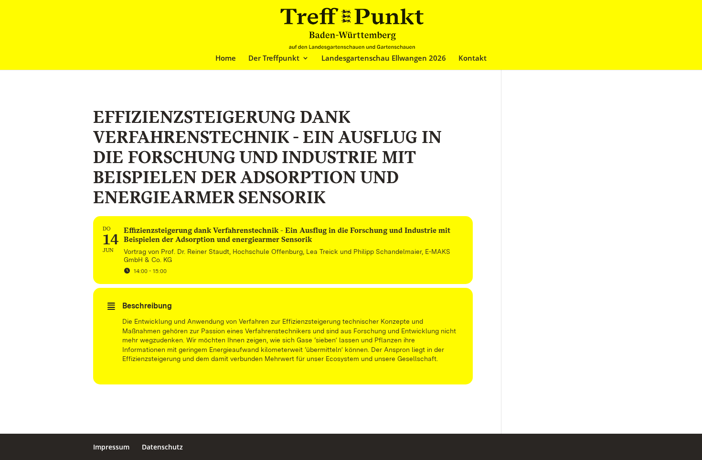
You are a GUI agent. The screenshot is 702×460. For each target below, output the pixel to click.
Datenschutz (162, 446)
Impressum (111, 446)
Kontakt (472, 59)
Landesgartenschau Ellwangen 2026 (383, 59)
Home (225, 59)
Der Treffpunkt (273, 59)
